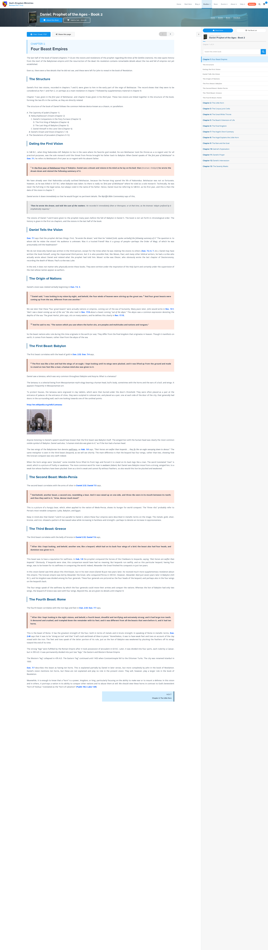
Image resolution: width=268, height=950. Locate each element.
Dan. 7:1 (30, 158)
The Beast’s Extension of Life (219, 120)
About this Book (52, 20)
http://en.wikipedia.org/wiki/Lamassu (44, 404)
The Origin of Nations (211, 79)
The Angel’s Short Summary (218, 132)
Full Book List (252, 30)
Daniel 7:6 (91, 537)
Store (216, 4)
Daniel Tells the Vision (211, 74)
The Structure (208, 65)
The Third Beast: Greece (212, 93)
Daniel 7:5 (91, 485)
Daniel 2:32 (81, 485)
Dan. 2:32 (77, 354)
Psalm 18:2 (81, 687)
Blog (196, 4)
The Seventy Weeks (215, 166)
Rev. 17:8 (85, 312)
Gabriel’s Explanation (216, 149)
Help (242, 4)
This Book (236, 17)
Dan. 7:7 (92, 608)
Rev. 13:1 (169, 309)
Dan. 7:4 (85, 354)
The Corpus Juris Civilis (216, 108)
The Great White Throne (217, 114)
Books (228, 17)
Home (179, 4)
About (233, 4)
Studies (206, 4)
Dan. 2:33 (83, 608)
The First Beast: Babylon (212, 83)
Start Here (188, 4)
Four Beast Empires (215, 59)
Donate (252, 4)
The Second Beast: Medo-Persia (215, 88)
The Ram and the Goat (216, 143)
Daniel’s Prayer (214, 155)
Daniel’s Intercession (216, 160)
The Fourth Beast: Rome (212, 98)
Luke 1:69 (91, 687)
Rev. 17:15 (119, 315)
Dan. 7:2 (145, 251)
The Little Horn (213, 103)
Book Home (219, 30)
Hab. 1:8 (85, 449)
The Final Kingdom (215, 126)
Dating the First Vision (211, 69)
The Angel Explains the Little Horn (221, 137)
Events (223, 4)
